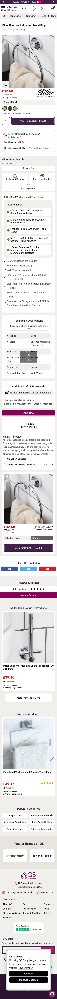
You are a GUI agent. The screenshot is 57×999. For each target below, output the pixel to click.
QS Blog (7, 908)
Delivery (27, 904)
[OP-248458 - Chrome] (4, 108)
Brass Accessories (43, 403)
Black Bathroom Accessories (18, 403)
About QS (7, 904)
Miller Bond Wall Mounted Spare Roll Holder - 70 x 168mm (28, 667)
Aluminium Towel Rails (15, 822)
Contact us (49, 904)
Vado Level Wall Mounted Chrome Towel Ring (27, 772)
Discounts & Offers (12, 913)
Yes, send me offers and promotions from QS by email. (28, 943)
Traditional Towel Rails (42, 815)
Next (53, 2)
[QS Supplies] (12, 8)
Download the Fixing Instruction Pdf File (30, 392)
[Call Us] (34, 8)
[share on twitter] (28, 569)
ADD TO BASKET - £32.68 (33, 120)
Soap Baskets (15, 815)
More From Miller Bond (28, 697)
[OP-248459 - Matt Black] (10, 108)
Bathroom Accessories (42, 829)
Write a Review (28, 595)
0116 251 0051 (47, 892)
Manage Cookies (28, 980)
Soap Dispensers (15, 829)
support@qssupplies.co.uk (19, 892)
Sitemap (7, 917)
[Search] (24, 9)
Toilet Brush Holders (42, 822)
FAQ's (46, 908)
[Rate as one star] (31, 589)
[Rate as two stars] (33, 589)
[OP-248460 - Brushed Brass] (15, 108)
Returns (47, 913)
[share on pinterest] (47, 569)
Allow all (28, 973)
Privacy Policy (29, 908)
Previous (3, 2)
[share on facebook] (9, 569)
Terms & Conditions (32, 913)
